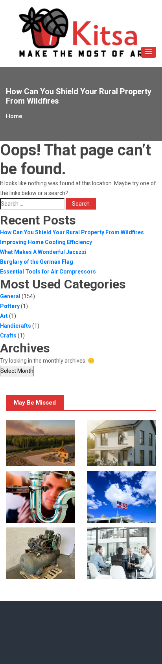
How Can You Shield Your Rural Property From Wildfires (72, 232)
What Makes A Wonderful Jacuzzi (43, 252)
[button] (148, 52)
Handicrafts (15, 326)
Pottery (10, 306)
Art (4, 316)
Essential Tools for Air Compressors (48, 271)
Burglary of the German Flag (36, 262)
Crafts (8, 335)
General (10, 296)
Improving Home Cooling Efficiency (46, 242)
